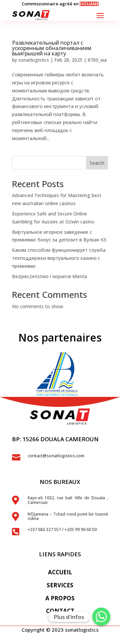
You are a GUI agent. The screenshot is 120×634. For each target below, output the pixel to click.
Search (97, 163)
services (60, 585)
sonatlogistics (33, 60)
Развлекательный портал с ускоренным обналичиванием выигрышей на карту (51, 48)
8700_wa (97, 60)
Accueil (60, 572)
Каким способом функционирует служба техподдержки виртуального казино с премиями (59, 258)
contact (60, 611)
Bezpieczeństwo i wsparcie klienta (49, 276)
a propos (60, 598)
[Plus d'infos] (101, 617)
